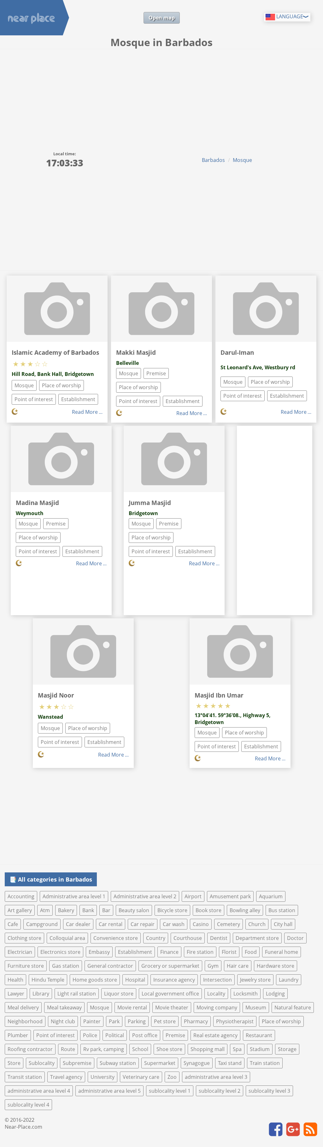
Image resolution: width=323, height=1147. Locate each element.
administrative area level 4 (39, 1090)
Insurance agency (174, 979)
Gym (213, 965)
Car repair (143, 924)
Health (15, 979)
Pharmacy (196, 1021)
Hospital (135, 979)
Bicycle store (172, 910)
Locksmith (245, 993)
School (140, 1049)
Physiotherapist (235, 1021)
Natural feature (292, 1007)
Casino (201, 924)
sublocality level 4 (28, 1104)
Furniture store (26, 965)
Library (40, 993)
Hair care (238, 965)
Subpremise (77, 1063)
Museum (255, 1007)
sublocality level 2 (219, 1090)
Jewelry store (255, 979)
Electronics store (60, 951)
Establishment (78, 399)
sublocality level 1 (170, 1090)
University (103, 1076)
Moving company (217, 1007)
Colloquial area (67, 938)
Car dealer (78, 924)
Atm (45, 910)
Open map (162, 17)
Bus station (281, 910)
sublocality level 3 (269, 1090)
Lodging (275, 993)
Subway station (118, 1063)
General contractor (110, 965)
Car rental (110, 924)
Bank (88, 910)
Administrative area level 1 (74, 896)
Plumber (18, 1035)
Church (257, 924)
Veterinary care (141, 1076)
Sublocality (42, 1063)
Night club (63, 1021)
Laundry (288, 979)
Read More (85, 411)
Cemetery (228, 924)
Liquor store (118, 993)
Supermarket (159, 1063)
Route (68, 1049)
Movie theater (171, 1007)
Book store (208, 910)
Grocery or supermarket (170, 965)
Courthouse (187, 938)
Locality (216, 993)
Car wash (174, 924)
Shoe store (169, 1049)
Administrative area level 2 (145, 896)
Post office (144, 1035)
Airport (193, 896)
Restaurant (259, 1035)
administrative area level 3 (216, 1076)
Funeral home (281, 951)
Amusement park (230, 896)
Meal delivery (23, 1007)
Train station (265, 1063)
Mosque (242, 160)
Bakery (66, 910)
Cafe (13, 924)
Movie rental (132, 1007)
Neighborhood (25, 1021)
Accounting (21, 896)
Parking (137, 1021)
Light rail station (76, 993)
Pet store (165, 1021)
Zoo (172, 1076)
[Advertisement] (161, 96)
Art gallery (20, 910)
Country (155, 938)
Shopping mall (208, 1049)
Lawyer (16, 993)
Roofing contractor (30, 1049)
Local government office (170, 993)
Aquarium (271, 896)
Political (114, 1035)
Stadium (260, 1049)
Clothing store (24, 938)
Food (251, 951)
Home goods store (95, 979)
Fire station (200, 951)
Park (114, 1021)
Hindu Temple (48, 979)
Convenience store (115, 938)
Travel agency (66, 1076)
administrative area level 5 (109, 1090)
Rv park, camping (103, 1049)
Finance (169, 951)
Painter (92, 1021)
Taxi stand (230, 1063)
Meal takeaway (64, 1007)
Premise (156, 373)
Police (90, 1035)
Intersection (217, 979)
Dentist (218, 938)
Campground (42, 924)
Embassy (99, 951)
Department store (257, 938)
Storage (287, 1049)
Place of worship (61, 385)
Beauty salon (134, 910)
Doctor (295, 938)
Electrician (20, 951)
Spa (237, 1049)
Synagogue (197, 1063)
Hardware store (275, 965)
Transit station (25, 1076)
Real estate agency (215, 1035)
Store (14, 1063)
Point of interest (34, 399)
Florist (229, 951)
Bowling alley (245, 910)
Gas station (65, 965)
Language (289, 16)
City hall (283, 924)
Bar (106, 910)
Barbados (213, 160)
